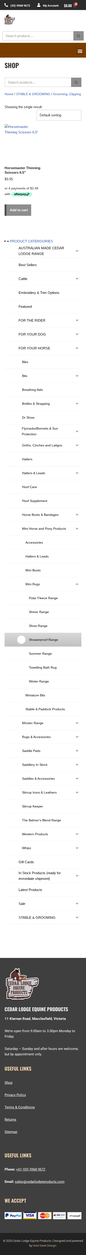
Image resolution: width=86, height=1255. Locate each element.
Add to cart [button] (19, 210)
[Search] (78, 36)
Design (51, 1245)
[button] (80, 51)
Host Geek (39, 1245)
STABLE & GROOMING (33, 94)
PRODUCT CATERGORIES (31, 241)
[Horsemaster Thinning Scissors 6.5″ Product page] (23, 142)
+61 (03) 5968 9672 (30, 1169)
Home (9, 94)
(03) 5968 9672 (20, 5)
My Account (50, 5)
